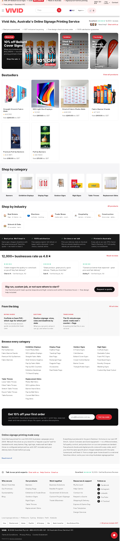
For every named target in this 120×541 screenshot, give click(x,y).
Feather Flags (54, 351)
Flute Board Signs (102, 361)
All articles (111, 307)
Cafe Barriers (77, 354)
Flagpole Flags (54, 364)
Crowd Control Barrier (80, 361)
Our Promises (7, 494)
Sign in (81, 10)
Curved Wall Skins (32, 396)
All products (111, 207)
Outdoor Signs (78, 348)
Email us (54, 477)
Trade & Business (56, 505)
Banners (5, 348)
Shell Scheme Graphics (34, 361)
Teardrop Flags (54, 354)
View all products (108, 74)
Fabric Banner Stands (10, 354)
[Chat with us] (112, 535)
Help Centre (107, 2)
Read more (6, 463)
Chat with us (111, 24)
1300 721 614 (97, 2)
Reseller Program (55, 494)
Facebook (102, 490)
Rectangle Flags (55, 361)
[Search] (59, 10)
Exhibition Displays (33, 348)
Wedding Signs (101, 367)
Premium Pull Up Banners (11, 357)
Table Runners (7, 396)
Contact (115, 2)
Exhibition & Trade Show (35, 498)
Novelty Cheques (102, 364)
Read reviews (110, 256)
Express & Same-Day (80, 509)
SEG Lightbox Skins (32, 386)
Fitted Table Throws (9, 386)
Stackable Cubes (102, 354)
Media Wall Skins (31, 383)
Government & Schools (58, 498)
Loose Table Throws (9, 383)
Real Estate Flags (55, 371)
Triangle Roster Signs (80, 367)
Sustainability (7, 498)
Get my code (102, 419)
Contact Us (77, 498)
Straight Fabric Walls (33, 357)
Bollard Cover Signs (79, 357)
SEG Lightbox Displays (33, 354)
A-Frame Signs (78, 351)
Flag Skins (29, 399)
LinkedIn (101, 498)
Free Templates (78, 513)
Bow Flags (52, 357)
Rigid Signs (100, 348)
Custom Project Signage (59, 502)
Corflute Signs (101, 351)
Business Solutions (56, 490)
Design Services (78, 517)
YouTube (102, 502)
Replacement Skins (33, 380)
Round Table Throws (9, 393)
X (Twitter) (102, 506)
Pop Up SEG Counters (33, 367)
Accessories (53, 367)
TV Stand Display (31, 374)
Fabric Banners (7, 361)
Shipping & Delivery (80, 505)
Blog (3, 502)
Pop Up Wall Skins (31, 393)
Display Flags (54, 348)
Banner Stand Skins (32, 389)
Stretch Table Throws (10, 389)
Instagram (102, 494)
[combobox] (47, 10)
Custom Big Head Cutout (105, 371)
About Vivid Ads (8, 490)
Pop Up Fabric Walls (32, 364)
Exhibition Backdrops (33, 371)
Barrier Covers (77, 364)
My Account (77, 490)
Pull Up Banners (7, 351)
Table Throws (7, 380)
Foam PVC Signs (102, 357)
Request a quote (102, 290)
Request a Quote (79, 502)
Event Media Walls (32, 351)
